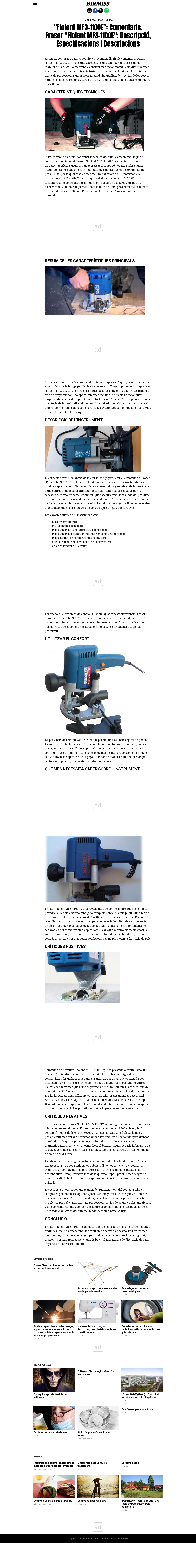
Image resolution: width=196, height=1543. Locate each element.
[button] (35, 4)
